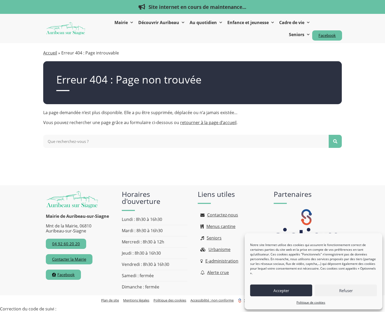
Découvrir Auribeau (158, 22)
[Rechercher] (335, 141)
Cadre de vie (291, 22)
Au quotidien (203, 22)
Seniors (296, 34)
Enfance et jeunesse (248, 22)
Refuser (346, 290)
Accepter (281, 290)
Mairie (121, 22)
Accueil (50, 53)
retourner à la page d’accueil (208, 122)
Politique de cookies (310, 302)
